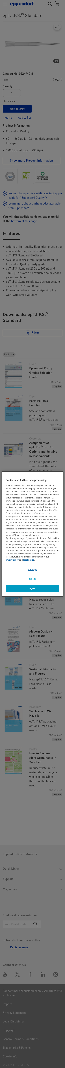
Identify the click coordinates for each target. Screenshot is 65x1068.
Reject (32, 579)
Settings (32, 569)
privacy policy (12, 560)
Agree (32, 588)
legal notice (28, 560)
